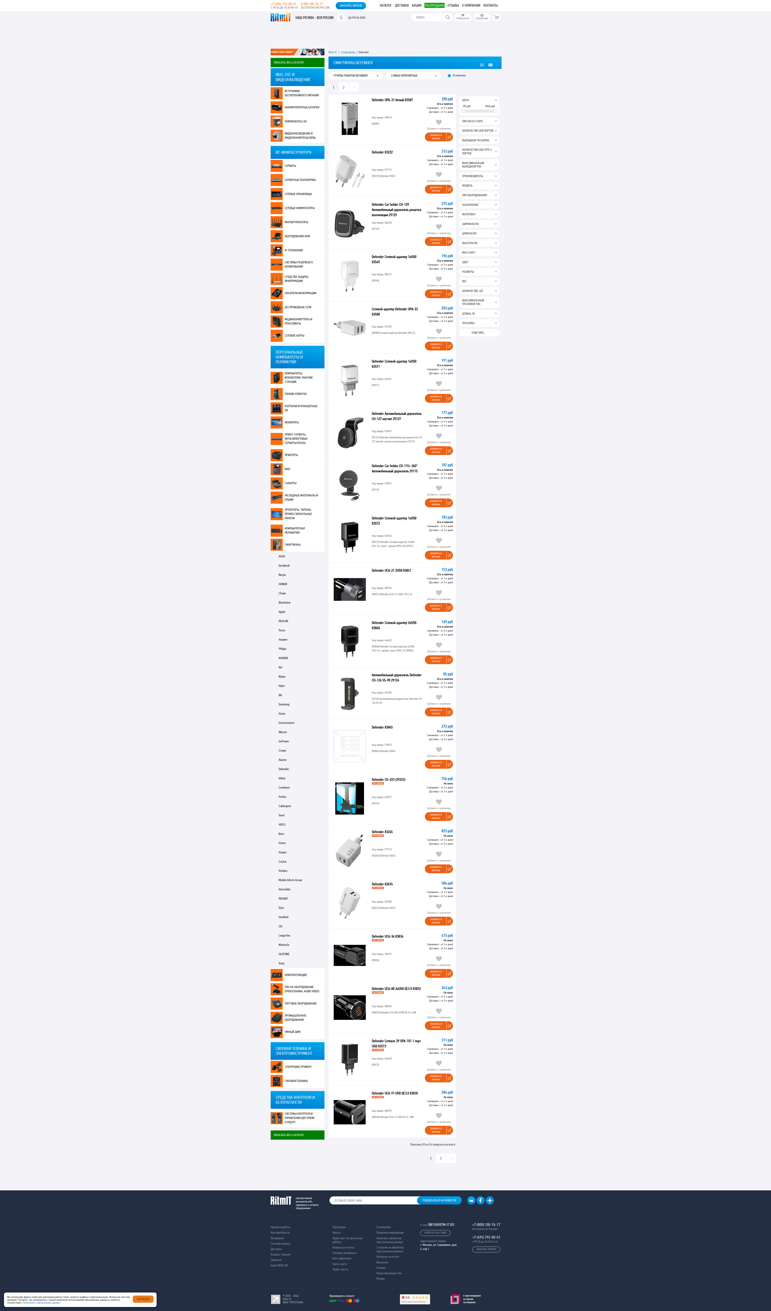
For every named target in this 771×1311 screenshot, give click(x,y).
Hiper (282, 686)
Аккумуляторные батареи (302, 107)
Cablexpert (285, 806)
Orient (282, 843)
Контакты (490, 5)
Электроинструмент (298, 1067)
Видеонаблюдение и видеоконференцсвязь (300, 136)
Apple (282, 612)
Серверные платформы (300, 180)
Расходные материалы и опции (301, 497)
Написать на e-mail (435, 1232)
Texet (282, 815)
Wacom (283, 732)
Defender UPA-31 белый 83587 (392, 100)
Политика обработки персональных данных (389, 1240)
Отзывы (453, 5)
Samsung (284, 704)
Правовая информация (390, 1232)
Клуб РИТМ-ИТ (279, 1265)
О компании (471, 5)
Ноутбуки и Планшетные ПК (301, 408)
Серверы (290, 166)
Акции (416, 5)
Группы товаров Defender (350, 75)
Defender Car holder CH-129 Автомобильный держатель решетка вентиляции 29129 (396, 209)
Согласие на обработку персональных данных (390, 1249)
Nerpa (282, 575)
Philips (282, 649)
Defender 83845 (382, 727)
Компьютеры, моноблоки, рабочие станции (299, 377)
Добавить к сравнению (439, 128)
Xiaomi (282, 760)
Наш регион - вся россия (314, 18)
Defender (284, 769)
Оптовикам (277, 1238)
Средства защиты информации (296, 279)
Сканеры (291, 483)
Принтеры (291, 455)
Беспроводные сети (298, 307)
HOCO (282, 824)
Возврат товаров (280, 1254)
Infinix (282, 778)
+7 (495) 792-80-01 (283, 4)
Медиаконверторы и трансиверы (298, 321)
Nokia (282, 676)
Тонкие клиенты (296, 394)
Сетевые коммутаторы (300, 208)
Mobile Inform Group (290, 880)
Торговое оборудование (301, 1003)
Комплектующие (296, 975)
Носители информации (300, 293)
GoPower (284, 741)
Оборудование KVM (297, 236)
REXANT (283, 898)
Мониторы (292, 422)
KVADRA (283, 658)
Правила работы (280, 1227)
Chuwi (282, 593)
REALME (283, 621)
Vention (283, 871)
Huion (282, 713)
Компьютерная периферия (295, 530)
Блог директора (341, 1258)
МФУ (287, 469)
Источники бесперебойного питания (302, 93)
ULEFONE (284, 954)
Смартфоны (293, 545)
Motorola (284, 945)
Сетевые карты (294, 335)
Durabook (284, 565)
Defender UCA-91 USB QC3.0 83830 (395, 1093)
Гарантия (276, 1260)
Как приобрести (280, 1232)
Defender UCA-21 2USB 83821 (391, 570)
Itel (280, 667)
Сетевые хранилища (298, 194)
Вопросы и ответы (343, 1247)
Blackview (284, 602)
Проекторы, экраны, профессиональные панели (298, 514)
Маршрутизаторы (296, 222)
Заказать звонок (351, 5)
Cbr (281, 926)
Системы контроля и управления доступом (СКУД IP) (299, 1118)
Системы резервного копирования (299, 264)
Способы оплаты (280, 1243)
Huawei (283, 639)
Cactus (282, 861)
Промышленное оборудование (295, 1018)
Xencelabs (284, 889)
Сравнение (482, 18)
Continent (284, 787)
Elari (281, 908)
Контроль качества (387, 1257)
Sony (281, 963)
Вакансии (382, 1262)
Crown (282, 750)
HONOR (283, 584)
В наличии (459, 75)
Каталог (386, 5)
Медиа (380, 1278)
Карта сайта (339, 1264)
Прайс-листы (340, 1269)
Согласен (143, 1299)
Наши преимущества (389, 1273)
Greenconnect (286, 723)
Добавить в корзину (436, 137)
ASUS (282, 556)
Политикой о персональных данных (41, 1302)
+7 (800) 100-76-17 (486, 1224)
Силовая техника (296, 1081)
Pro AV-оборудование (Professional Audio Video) (302, 989)
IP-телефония (294, 250)
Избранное (463, 18)
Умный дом (292, 1032)
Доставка (402, 5)
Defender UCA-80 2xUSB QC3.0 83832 (397, 988)
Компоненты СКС (296, 121)
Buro (281, 834)
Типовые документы (344, 1253)
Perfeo (282, 797)
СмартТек (284, 935)
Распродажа (434, 5)
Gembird (283, 917)
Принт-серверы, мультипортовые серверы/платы (296, 439)
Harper (283, 852)
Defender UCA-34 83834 (388, 936)
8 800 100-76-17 (312, 4)
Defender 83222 (382, 152)
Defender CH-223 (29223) (389, 779)
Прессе (336, 1232)
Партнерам (339, 1227)
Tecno (282, 630)
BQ (280, 695)
